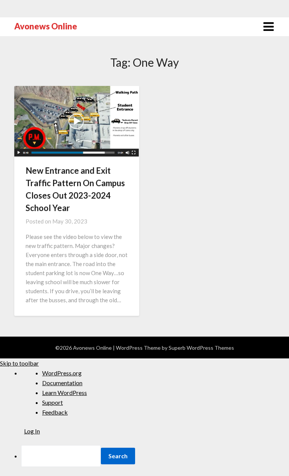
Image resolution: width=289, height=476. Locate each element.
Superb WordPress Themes (201, 347)
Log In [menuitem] (32, 431)
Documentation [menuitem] (62, 382)
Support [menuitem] (52, 402)
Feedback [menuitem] (55, 412)
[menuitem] (155, 456)
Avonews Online (45, 26)
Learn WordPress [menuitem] (64, 392)
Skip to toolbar (19, 363)
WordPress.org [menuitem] (62, 373)
